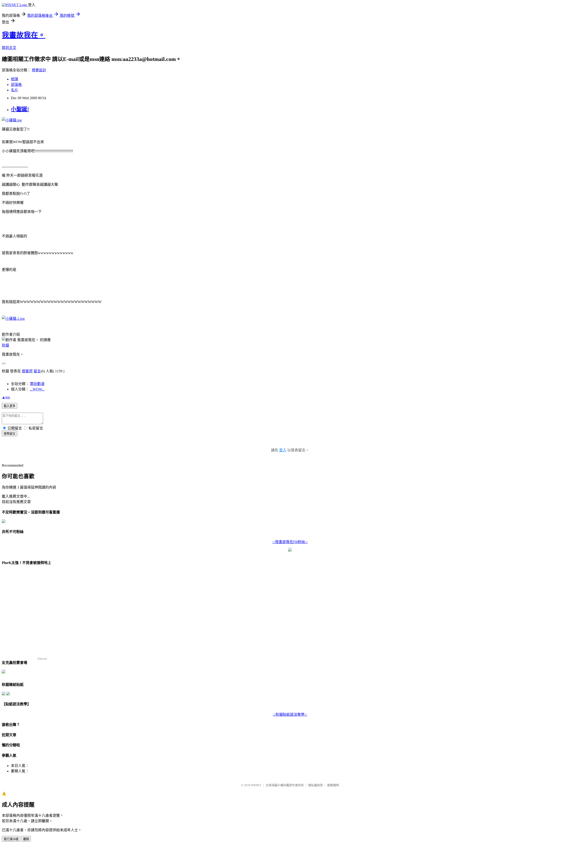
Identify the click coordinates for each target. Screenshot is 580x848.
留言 (37, 371)
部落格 (16, 85)
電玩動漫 (37, 384)
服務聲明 (333, 785)
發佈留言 (9, 433)
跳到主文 (9, 48)
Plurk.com (42, 658)
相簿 (14, 79)
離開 (26, 839)
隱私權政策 (315, 785)
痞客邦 (27, 371)
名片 (14, 90)
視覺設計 (39, 70)
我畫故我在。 (23, 35)
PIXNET (256, 785)
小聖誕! (20, 109)
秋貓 (5, 345)
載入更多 (9, 406)
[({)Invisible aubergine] (3, 522)
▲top (6, 397)
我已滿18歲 (11, 839)
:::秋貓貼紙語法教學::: (290, 714)
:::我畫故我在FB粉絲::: (290, 542)
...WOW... (37, 389)
